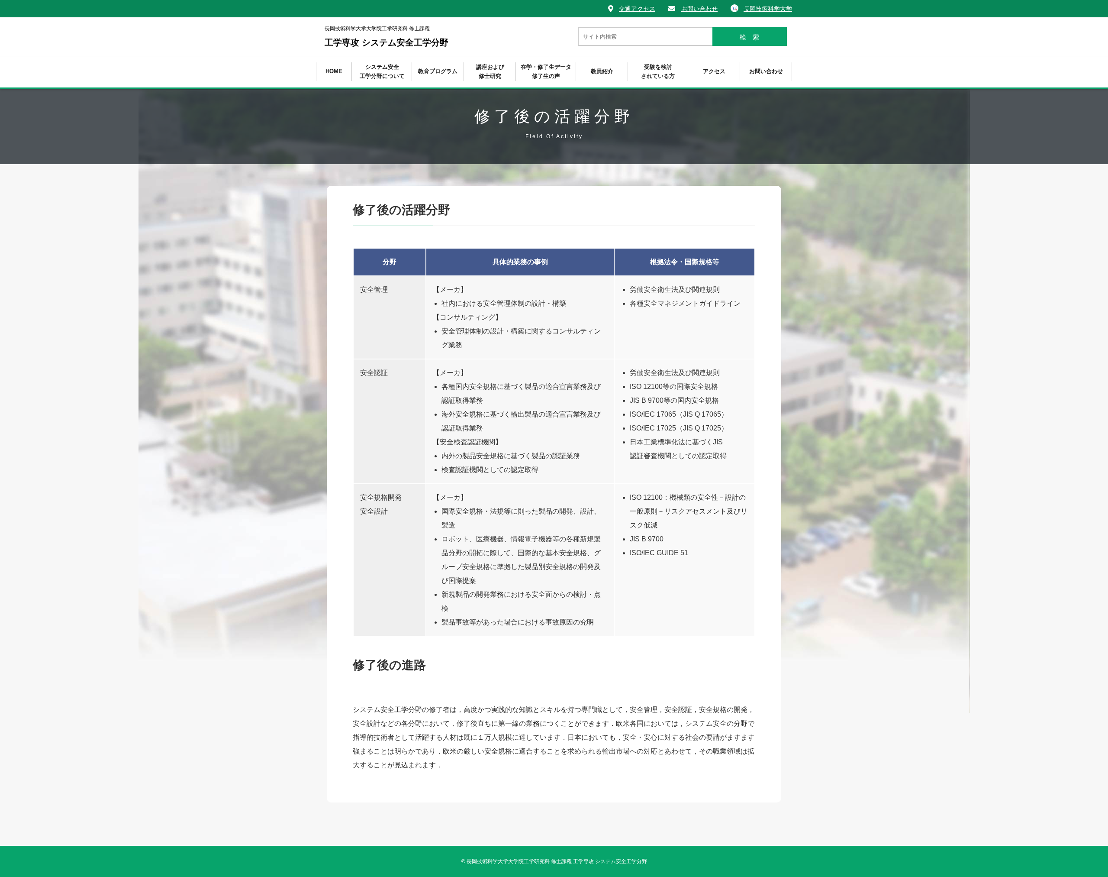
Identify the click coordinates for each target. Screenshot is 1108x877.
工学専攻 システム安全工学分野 (386, 36)
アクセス (714, 71)
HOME (333, 71)
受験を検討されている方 (658, 71)
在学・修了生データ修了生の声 (546, 71)
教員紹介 (602, 71)
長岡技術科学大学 (768, 8)
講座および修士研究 (490, 71)
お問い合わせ (699, 8)
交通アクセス (637, 8)
